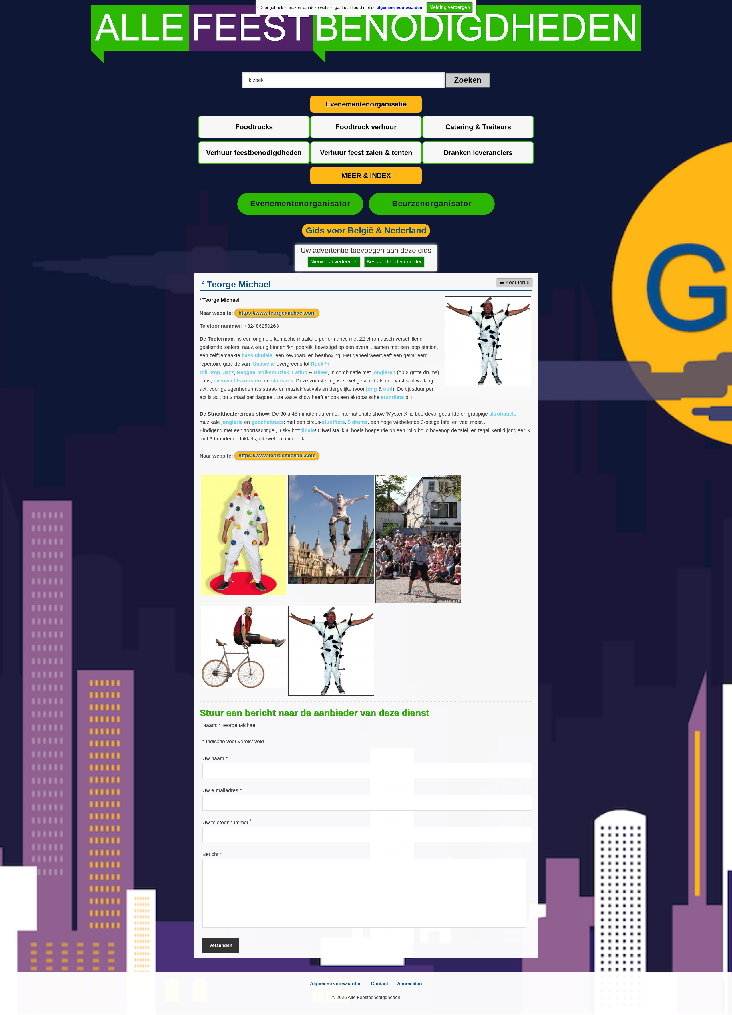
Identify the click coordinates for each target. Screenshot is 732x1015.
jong (371, 389)
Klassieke (263, 364)
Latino (299, 372)
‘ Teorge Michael (220, 300)
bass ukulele (257, 355)
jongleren (383, 372)
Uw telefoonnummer (226, 822)
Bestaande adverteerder (394, 262)
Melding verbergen (449, 7)
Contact (379, 983)
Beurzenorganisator (432, 203)
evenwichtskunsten (237, 381)
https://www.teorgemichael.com (277, 313)
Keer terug (518, 282)
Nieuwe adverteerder (334, 262)
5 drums (358, 422)
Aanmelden (409, 983)
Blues (321, 372)
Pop (215, 372)
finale (308, 430)
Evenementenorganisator (300, 203)
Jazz (228, 372)
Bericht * (212, 854)
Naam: (210, 725)
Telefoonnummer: (221, 326)
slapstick (282, 381)
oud (388, 389)
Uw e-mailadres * (222, 790)
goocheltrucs (267, 422)
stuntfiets (392, 397)
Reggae (246, 372)
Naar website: (216, 313)
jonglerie (232, 422)
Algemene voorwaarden (336, 983)
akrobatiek (502, 414)
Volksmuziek (273, 372)
